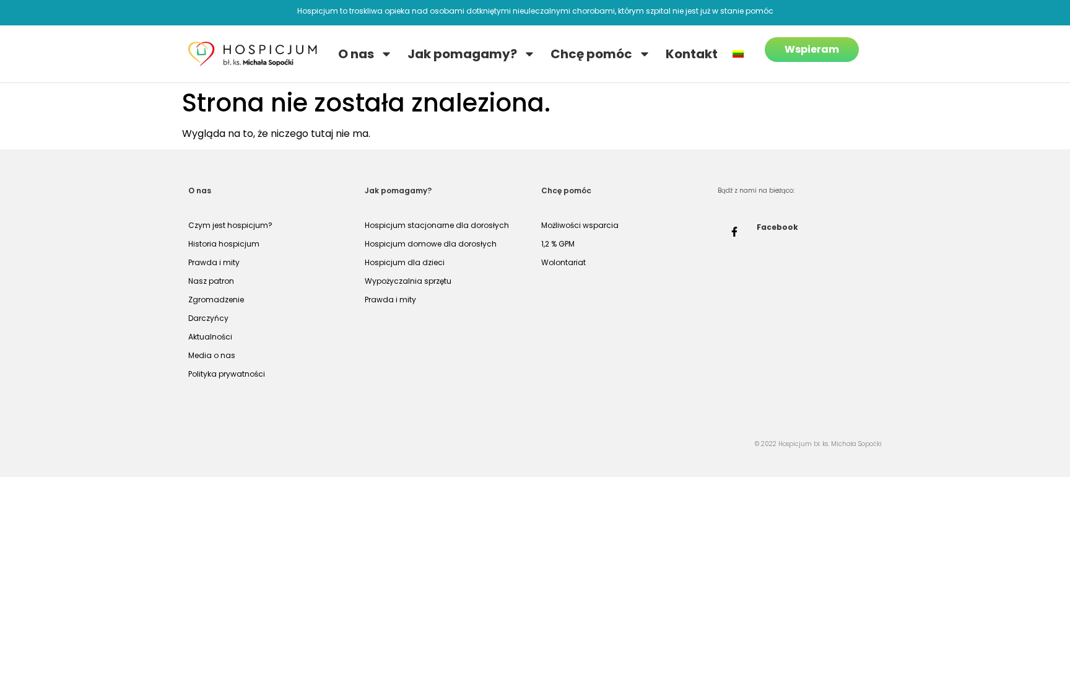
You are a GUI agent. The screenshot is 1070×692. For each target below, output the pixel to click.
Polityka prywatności (226, 374)
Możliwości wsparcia (580, 225)
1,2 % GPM (558, 244)
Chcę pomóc (591, 54)
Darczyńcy (208, 318)
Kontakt (692, 54)
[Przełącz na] (738, 54)
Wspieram (812, 49)
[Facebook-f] (734, 232)
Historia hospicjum (223, 244)
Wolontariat (563, 262)
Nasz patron (211, 281)
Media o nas (211, 355)
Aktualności (210, 336)
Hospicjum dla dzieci (405, 262)
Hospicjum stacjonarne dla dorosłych (437, 225)
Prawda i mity (214, 262)
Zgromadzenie (216, 299)
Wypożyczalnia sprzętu (408, 281)
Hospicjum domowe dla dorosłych (431, 244)
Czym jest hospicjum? (230, 225)
